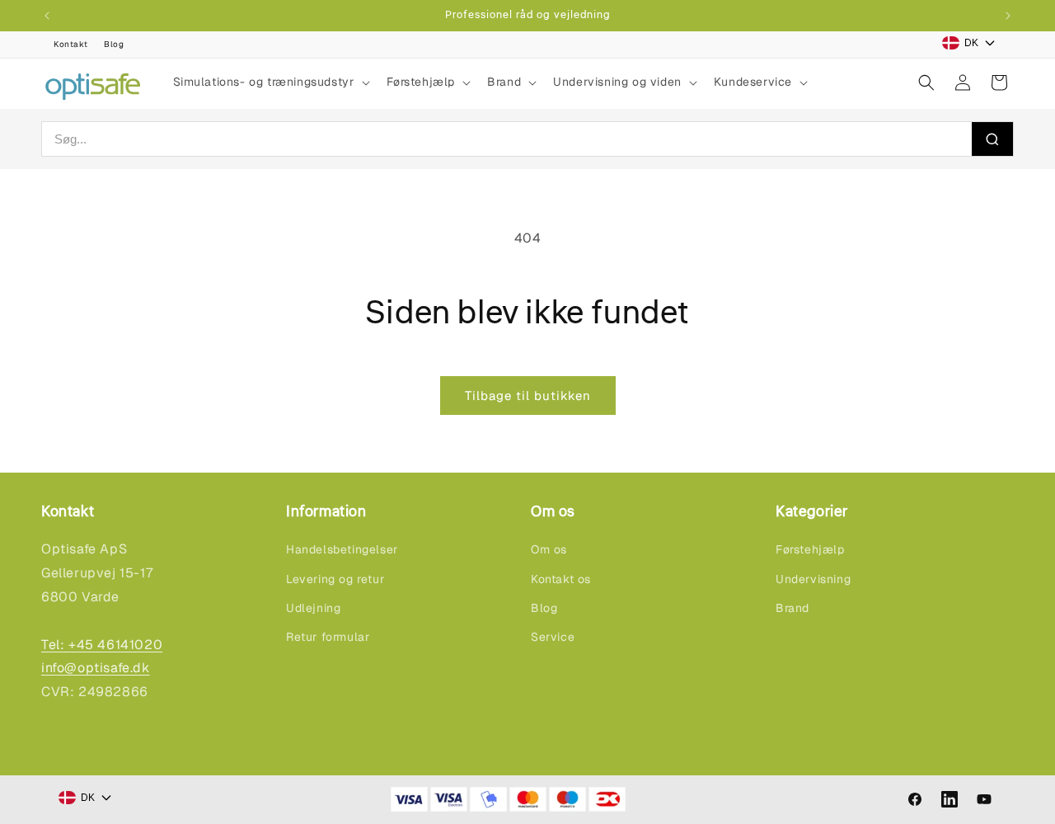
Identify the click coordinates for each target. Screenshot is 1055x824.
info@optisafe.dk (95, 667)
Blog (114, 44)
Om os (549, 549)
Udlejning (313, 607)
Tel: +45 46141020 (101, 644)
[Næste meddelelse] (1008, 15)
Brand (792, 607)
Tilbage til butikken (528, 395)
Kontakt (70, 44)
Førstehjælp (810, 549)
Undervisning (813, 579)
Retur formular (327, 636)
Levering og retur (335, 579)
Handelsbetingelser (342, 549)
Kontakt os (561, 579)
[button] (270, 81)
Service (552, 636)
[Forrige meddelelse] (47, 15)
